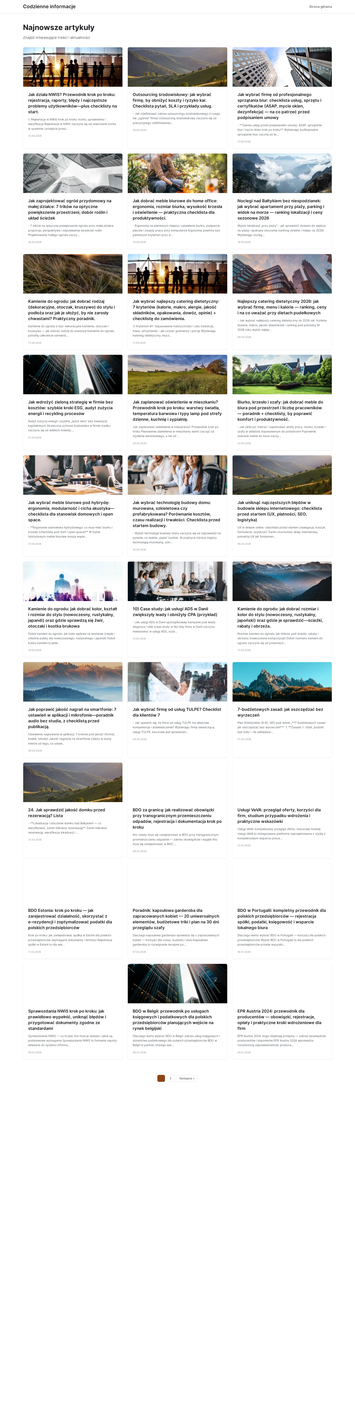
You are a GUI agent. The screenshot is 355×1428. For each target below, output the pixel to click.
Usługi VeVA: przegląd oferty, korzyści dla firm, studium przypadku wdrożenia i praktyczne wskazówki (279, 815)
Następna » (187, 1078)
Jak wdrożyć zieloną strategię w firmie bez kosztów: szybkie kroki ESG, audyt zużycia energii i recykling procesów (70, 408)
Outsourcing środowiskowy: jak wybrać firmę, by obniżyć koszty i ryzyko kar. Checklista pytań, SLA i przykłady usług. (172, 100)
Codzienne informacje (49, 6)
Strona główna (320, 7)
